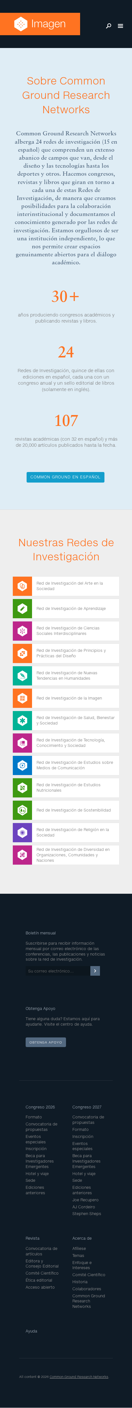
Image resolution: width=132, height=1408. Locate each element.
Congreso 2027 (87, 1107)
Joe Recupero (85, 1199)
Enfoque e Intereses (82, 1265)
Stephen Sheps (86, 1213)
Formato (34, 1117)
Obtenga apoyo (45, 1042)
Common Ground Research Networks (88, 1301)
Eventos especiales (36, 1139)
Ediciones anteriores (35, 1190)
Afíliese (79, 1248)
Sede (30, 1180)
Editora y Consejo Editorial (42, 1264)
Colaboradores (86, 1288)
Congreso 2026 (40, 1107)
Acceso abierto (40, 1287)
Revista (32, 1238)
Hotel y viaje (37, 1173)
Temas (78, 1255)
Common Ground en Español (65, 477)
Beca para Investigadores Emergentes (40, 1161)
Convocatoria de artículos (41, 1251)
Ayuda (31, 1331)
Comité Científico (42, 1273)
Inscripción (36, 1148)
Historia (79, 1281)
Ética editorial (39, 1280)
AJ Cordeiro (83, 1206)
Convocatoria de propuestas (41, 1127)
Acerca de (82, 1238)
